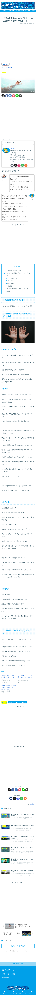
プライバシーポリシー (9, 974)
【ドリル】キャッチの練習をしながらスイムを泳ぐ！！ (25, 677)
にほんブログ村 (6, 67)
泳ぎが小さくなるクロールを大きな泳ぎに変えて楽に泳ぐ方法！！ (8, 687)
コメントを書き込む (18, 946)
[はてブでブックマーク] (10, 95)
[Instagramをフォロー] (19, 165)
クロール (12, 702)
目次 (15, 267)
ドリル (5, 702)
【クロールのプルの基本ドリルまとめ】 (17, 288)
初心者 (25, 702)
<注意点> (10, 286)
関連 (8, 291)
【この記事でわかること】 (13, 270)
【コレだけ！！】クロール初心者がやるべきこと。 (8, 677)
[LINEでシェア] (17, 95)
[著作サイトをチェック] (12, 165)
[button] (20, 95)
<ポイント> (10, 283)
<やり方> (10, 280)
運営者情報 (6, 977)
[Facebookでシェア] (6, 95)
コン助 (12, 148)
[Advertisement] (18, 43)
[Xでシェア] (3, 95)
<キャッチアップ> (12, 278)
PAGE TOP (19, 964)
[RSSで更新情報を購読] (26, 165)
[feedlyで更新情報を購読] (22, 165)
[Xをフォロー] (15, 165)
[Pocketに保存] (13, 95)
